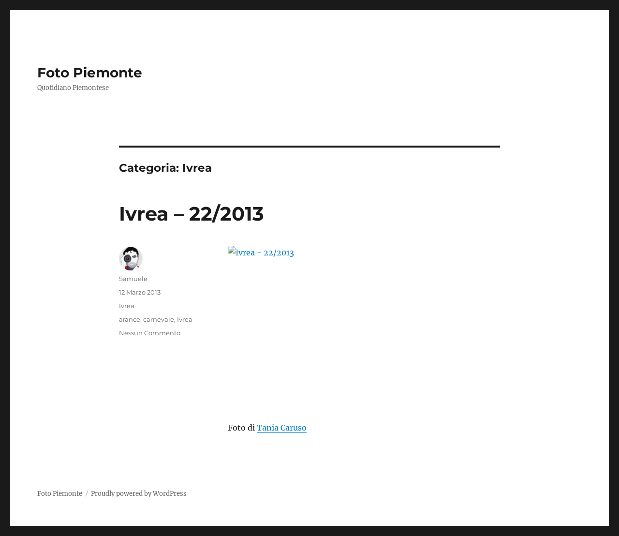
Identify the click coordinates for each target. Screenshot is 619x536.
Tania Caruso (282, 427)
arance (129, 319)
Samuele (133, 279)
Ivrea (126, 306)
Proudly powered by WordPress (139, 494)
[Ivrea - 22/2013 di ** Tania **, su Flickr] (364, 326)
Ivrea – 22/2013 (191, 213)
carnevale (158, 319)
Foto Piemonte (89, 72)
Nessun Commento (149, 333)
